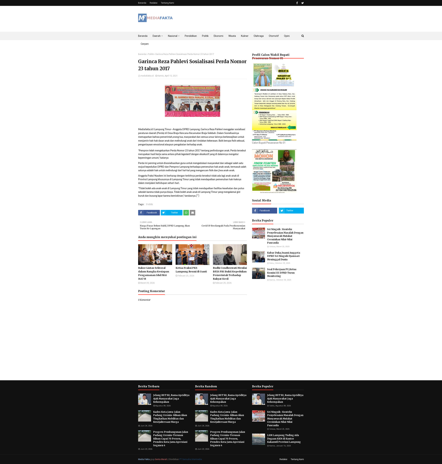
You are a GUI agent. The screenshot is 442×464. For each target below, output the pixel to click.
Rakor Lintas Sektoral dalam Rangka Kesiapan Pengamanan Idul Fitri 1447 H (153, 273)
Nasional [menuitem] (172, 36)
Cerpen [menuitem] (145, 43)
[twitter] (302, 3)
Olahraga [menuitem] (259, 36)
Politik (151, 54)
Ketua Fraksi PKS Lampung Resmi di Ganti (191, 269)
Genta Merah (161, 459)
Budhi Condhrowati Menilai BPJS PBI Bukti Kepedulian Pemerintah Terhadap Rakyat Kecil (230, 273)
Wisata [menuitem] (232, 36)
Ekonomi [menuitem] (218, 36)
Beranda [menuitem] (142, 36)
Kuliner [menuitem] (244, 36)
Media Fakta (144, 459)
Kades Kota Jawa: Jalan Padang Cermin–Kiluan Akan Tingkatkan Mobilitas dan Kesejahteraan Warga (170, 417)
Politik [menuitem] (205, 36)
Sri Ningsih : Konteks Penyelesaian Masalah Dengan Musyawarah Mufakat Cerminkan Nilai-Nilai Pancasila (285, 236)
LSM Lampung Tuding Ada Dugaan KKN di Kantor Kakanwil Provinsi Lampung (284, 438)
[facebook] (297, 3)
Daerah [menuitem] (157, 36)
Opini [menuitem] (287, 36)
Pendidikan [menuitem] (191, 36)
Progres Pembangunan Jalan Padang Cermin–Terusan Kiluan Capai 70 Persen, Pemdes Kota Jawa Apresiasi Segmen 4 (170, 439)
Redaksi (153, 3)
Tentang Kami (167, 3)
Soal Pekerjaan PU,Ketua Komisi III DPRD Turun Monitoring (281, 273)
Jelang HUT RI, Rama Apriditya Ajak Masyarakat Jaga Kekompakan (171, 398)
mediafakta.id (147, 76)
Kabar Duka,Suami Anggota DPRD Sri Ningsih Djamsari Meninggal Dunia (283, 256)
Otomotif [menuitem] (274, 36)
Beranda (142, 3)
